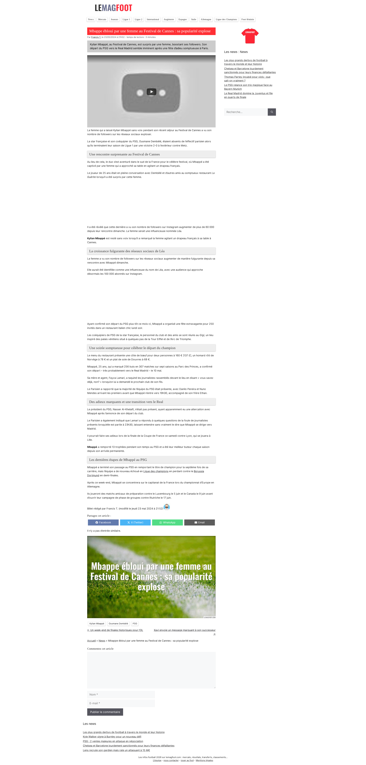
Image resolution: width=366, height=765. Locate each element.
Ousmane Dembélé (118, 623)
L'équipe (157, 760)
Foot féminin (247, 19)
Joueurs (114, 19)
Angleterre (169, 19)
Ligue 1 (126, 19)
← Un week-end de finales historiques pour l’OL (115, 630)
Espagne (183, 19)
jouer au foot (187, 760)
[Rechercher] (272, 112)
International (153, 19)
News (91, 19)
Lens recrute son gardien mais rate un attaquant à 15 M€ (116, 750)
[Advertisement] (151, 204)
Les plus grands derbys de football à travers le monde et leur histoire (124, 732)
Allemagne (206, 19)
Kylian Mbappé (96, 623)
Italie (193, 19)
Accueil (91, 640)
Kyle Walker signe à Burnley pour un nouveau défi (112, 736)
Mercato (102, 19)
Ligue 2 (138, 19)
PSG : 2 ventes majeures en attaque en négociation (113, 741)
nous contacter (171, 760)
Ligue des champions (155, 471)
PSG (135, 623)
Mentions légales (204, 760)
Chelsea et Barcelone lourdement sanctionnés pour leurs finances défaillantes (128, 745)
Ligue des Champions (226, 19)
